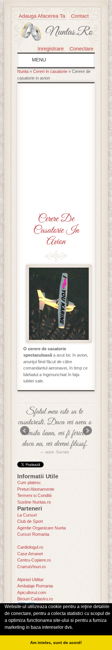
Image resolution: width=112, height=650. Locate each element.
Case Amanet (30, 553)
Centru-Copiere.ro (34, 560)
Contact (80, 16)
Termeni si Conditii (34, 495)
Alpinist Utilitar (30, 579)
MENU (38, 60)
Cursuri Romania (33, 534)
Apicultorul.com (31, 592)
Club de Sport (30, 521)
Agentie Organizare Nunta (41, 527)
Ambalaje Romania (35, 585)
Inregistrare (51, 49)
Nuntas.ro (69, 32)
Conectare (81, 49)
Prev (24, 430)
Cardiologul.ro (30, 547)
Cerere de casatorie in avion (56, 230)
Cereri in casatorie (50, 71)
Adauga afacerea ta (42, 16)
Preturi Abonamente (35, 489)
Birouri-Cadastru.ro (35, 598)
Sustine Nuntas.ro (34, 502)
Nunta (22, 71)
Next (87, 430)
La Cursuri (27, 514)
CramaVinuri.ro (31, 566)
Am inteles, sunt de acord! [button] (56, 642)
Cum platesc (29, 482)
